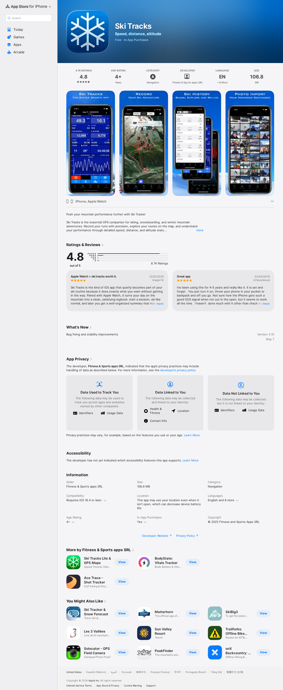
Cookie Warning (133, 685)
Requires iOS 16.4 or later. (84, 500)
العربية (114, 672)
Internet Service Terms (79, 685)
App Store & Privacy (107, 685)
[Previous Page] (62, 143)
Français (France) (160, 672)
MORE (160, 303)
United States (74, 672)
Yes (139, 522)
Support (151, 685)
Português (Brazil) (196, 672)
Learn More (192, 435)
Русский (127, 672)
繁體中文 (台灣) (235, 672)
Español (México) (96, 672)
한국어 (177, 672)
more (199, 230)
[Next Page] (278, 143)
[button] (29, 29)
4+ (68, 522)
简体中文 (141, 672)
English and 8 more (221, 500)
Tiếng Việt (216, 672)
